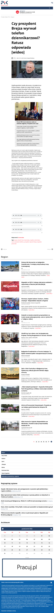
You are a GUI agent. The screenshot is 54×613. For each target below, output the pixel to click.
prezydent (26, 242)
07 (34, 539)
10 (4, 543)
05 (19, 539)
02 (49, 536)
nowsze (49, 249)
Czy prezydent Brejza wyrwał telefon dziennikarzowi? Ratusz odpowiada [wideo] (26, 38)
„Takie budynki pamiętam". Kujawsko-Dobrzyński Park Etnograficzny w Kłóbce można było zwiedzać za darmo (37, 389)
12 (19, 543)
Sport (3, 461)
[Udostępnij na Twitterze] (15, 58)
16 (49, 543)
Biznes (3, 467)
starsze (5, 249)
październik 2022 (27, 529)
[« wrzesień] (2, 529)
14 (34, 543)
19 (19, 546)
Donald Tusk (20, 240)
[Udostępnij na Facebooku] (13, 58)
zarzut (13, 242)
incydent (32, 240)
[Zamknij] (51, 583)
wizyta (15, 240)
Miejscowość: (15, 237)
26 (4, 536)
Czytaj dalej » (49, 293)
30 (34, 536)
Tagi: (13, 240)
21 (34, 546)
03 (4, 539)
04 (12, 539)
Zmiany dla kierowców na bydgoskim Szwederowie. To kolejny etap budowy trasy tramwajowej (35, 264)
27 (12, 536)
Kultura (3, 458)
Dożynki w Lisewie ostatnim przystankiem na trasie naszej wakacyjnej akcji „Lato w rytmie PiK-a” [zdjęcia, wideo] (37, 317)
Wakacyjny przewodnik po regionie (10, 476)
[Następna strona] (51, 441)
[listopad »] (51, 529)
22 (41, 546)
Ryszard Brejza (33, 242)
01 (41, 536)
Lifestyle (4, 464)
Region (12, 17)
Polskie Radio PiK (5, 17)
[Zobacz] (27, 568)
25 (12, 550)
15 (41, 543)
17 (4, 546)
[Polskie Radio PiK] (4, 3)
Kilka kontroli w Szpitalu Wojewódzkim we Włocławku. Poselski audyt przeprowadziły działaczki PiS (34, 423)
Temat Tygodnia (5, 473)
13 (27, 543)
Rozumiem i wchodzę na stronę (8, 610)
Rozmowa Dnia (5, 470)
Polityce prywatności (13, 592)
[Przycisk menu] (52, 3)
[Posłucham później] (41, 218)
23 (49, 546)
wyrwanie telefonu (19, 242)
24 (4, 550)
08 (41, 539)
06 (27, 539)
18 (12, 546)
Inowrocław (21, 237)
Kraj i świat (4, 455)
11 (12, 543)
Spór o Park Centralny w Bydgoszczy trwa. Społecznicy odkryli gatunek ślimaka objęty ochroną (34, 370)
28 (19, 536)
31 (4, 553)
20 (27, 546)
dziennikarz (37, 240)
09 (49, 539)
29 (27, 536)
